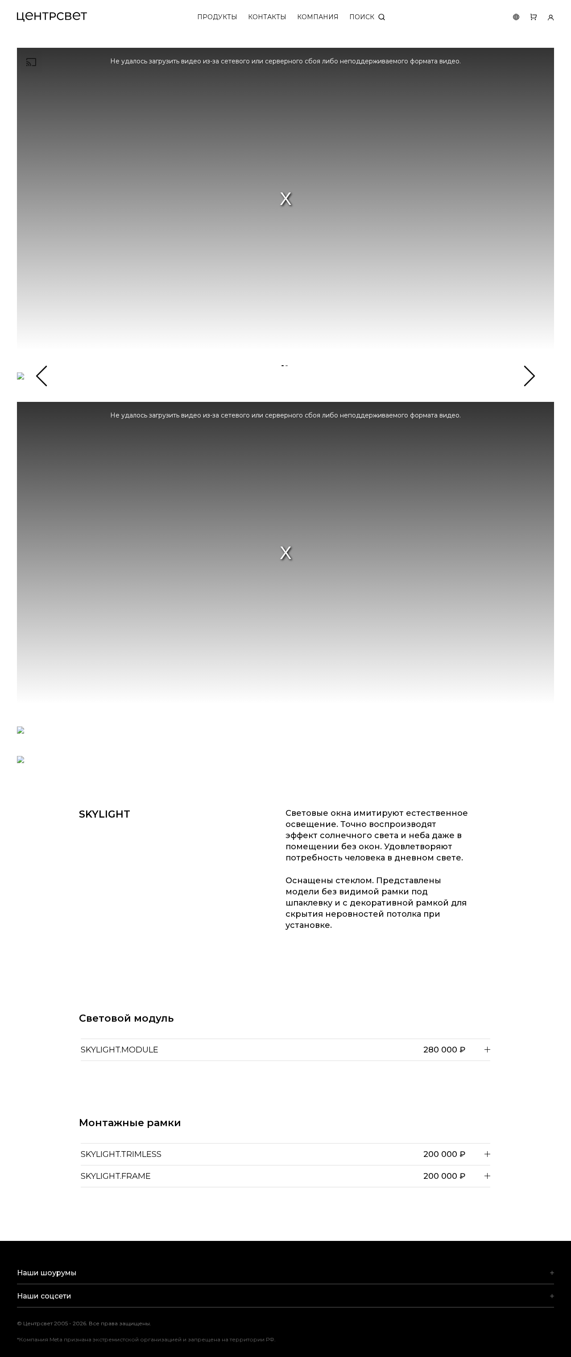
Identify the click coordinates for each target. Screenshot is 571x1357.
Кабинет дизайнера (545, 17)
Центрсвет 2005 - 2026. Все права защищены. (90, 1323)
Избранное (528, 17)
